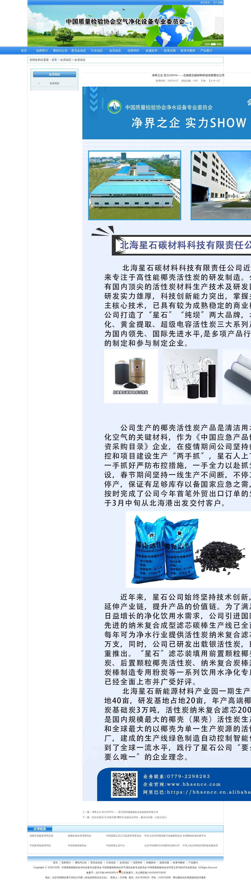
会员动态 (115, 50)
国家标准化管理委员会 (79, 835)
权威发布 (151, 50)
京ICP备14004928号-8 (107, 872)
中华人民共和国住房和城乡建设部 (200, 845)
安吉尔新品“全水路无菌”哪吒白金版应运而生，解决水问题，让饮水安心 (129, 817)
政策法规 (170, 50)
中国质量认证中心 (115, 845)
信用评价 (133, 50)
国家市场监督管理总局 (41, 835)
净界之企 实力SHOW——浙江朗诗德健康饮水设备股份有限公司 (125, 812)
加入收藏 (218, 2)
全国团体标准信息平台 (194, 835)
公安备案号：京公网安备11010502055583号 (143, 872)
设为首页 (205, 2)
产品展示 (206, 50)
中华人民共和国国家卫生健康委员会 (163, 835)
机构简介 (42, 50)
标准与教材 (188, 50)
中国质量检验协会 (77, 845)
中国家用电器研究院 (40, 845)
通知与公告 (60, 50)
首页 (24, 50)
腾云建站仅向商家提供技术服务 (189, 877)
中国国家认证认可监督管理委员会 (123, 835)
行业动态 (97, 50)
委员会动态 (78, 50)
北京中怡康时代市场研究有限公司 (162, 845)
